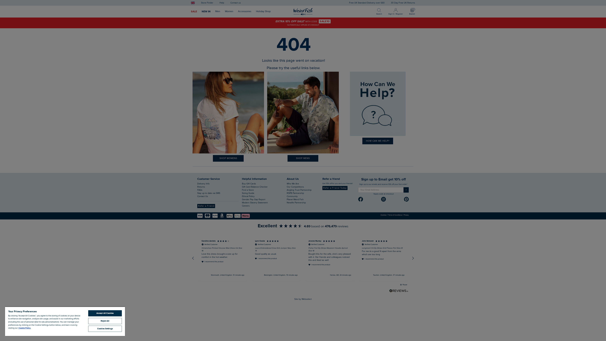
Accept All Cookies (105, 313)
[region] (65, 321)
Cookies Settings (105, 328)
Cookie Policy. (24, 328)
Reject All (105, 321)
